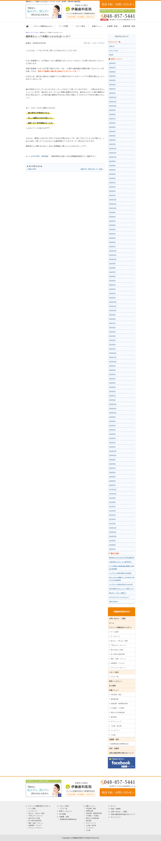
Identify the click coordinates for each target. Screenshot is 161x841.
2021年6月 (112, 327)
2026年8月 (112, 63)
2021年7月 (112, 323)
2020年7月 (112, 374)
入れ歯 (113, 735)
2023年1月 (112, 246)
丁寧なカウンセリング (118, 645)
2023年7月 (112, 221)
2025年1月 (112, 144)
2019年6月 (112, 425)
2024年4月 (112, 182)
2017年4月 (112, 515)
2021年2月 (112, 344)
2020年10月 (112, 361)
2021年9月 (112, 314)
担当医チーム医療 (64, 27)
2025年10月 (112, 106)
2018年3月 (112, 481)
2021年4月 (112, 336)
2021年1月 (112, 349)
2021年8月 (112, 319)
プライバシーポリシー (118, 668)
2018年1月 (112, 485)
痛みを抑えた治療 (117, 650)
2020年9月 (112, 366)
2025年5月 (112, 127)
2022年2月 (112, 293)
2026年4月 (112, 80)
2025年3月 (112, 135)
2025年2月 (112, 140)
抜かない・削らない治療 (119, 641)
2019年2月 (112, 442)
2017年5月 (112, 510)
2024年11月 (112, 152)
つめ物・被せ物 (116, 726)
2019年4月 (112, 434)
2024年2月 (112, 191)
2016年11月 (112, 532)
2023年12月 (112, 199)
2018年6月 (112, 472)
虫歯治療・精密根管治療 (119, 703)
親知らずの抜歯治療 (118, 712)
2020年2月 (112, 395)
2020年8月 (112, 370)
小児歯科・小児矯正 (118, 708)
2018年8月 (112, 464)
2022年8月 (112, 268)
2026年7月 (112, 67)
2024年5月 (112, 178)
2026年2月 (112, 89)
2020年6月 (112, 378)
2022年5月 (112, 280)
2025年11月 (112, 101)
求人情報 (112, 686)
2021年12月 (112, 302)
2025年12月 (112, 97)
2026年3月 (112, 84)
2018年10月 (112, 455)
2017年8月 (112, 502)
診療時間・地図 (127, 27)
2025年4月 (112, 131)
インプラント (115, 730)
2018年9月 (112, 459)
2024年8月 (112, 165)
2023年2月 (112, 242)
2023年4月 (112, 233)
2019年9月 (112, 417)
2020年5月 (112, 383)
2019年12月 (112, 404)
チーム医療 (114, 632)
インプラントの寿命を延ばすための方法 (121, 584)
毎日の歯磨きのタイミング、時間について (121, 588)
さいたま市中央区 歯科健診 (37, 156)
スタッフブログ (98, 43)
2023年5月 (112, 229)
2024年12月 (112, 148)
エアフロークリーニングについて (119, 597)
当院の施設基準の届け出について (121, 753)
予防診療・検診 (116, 694)
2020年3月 (112, 391)
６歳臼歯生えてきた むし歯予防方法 (120, 562)
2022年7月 (112, 272)
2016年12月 (112, 528)
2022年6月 (112, 276)
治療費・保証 (111, 27)
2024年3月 (112, 187)
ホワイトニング (116, 721)
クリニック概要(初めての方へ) (43, 27)
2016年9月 (112, 540)
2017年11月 (112, 489)
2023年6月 (112, 225)
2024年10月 (112, 157)
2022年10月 (112, 259)
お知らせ (111, 46)
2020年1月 (112, 400)
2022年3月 (112, 289)
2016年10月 (112, 536)
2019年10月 (112, 412)
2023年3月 (112, 238)
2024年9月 (112, 161)
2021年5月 (112, 331)
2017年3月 (112, 519)
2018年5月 (112, 476)
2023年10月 (112, 208)
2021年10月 (112, 310)
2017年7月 (112, 506)
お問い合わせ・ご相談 (117, 618)
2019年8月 (112, 421)
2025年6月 (112, 123)
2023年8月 (112, 216)
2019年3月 (112, 438)
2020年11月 (112, 357)
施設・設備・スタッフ (118, 659)
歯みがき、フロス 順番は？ (117, 593)
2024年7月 (112, 169)
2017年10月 (112, 493)
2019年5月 (112, 430)
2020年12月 (112, 353)
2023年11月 (112, 204)
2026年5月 (112, 76)
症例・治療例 (114, 748)
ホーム (28, 27)
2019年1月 (112, 447)
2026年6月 (112, 71)
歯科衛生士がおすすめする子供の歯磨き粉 (121, 557)
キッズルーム (115, 636)
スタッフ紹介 (79, 27)
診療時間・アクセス (118, 663)
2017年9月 (112, 498)
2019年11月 (112, 408)
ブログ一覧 (114, 676)
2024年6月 (112, 174)
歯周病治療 (114, 699)
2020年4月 (112, 387)
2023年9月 (112, 212)
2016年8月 (112, 545)
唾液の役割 (32, 169)
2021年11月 (112, 306)
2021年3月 (112, 340)
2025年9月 (112, 110)
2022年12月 (112, 250)
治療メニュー (95, 27)
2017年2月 (112, 523)
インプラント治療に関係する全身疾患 (120, 573)
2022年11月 (112, 255)
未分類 (111, 54)
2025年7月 (112, 118)
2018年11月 (112, 451)
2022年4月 (112, 285)
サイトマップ (115, 817)
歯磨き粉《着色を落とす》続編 (91, 169)
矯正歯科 (114, 717)
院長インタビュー (115, 681)
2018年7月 (112, 468)
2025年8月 (112, 114)
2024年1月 (112, 195)
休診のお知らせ (113, 601)
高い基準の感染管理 (118, 654)
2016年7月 (112, 549)
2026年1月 (112, 93)
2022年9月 (112, 263)
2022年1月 (112, 297)
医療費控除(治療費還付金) (120, 744)
